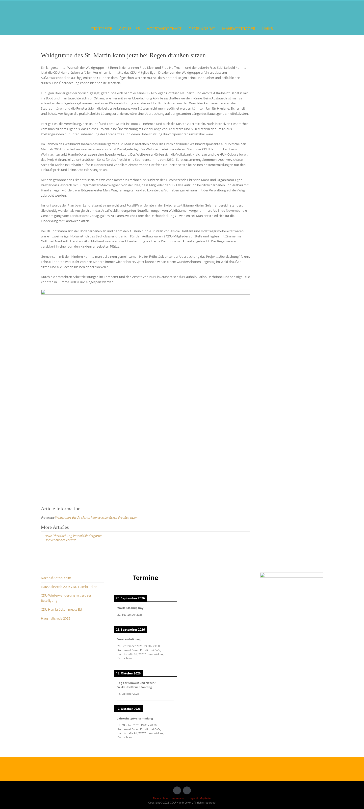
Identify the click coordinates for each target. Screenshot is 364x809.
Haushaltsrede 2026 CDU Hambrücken (69, 586)
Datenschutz (160, 798)
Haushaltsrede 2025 (55, 618)
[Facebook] (177, 790)
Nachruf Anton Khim (56, 578)
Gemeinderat (201, 28)
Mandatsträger (238, 28)
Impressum (178, 798)
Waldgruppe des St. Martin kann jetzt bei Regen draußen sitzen (96, 517)
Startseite (101, 28)
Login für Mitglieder (199, 798)
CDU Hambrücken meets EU (61, 609)
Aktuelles (129, 28)
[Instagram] (187, 790)
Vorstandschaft (164, 28)
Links (267, 28)
